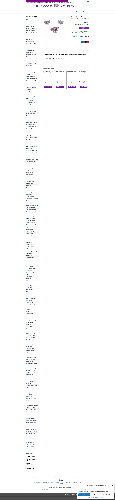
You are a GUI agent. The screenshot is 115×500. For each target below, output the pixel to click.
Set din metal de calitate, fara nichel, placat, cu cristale (83, 82)
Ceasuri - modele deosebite (31, 32)
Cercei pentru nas (29, 400)
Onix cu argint (29, 270)
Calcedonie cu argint (30, 189)
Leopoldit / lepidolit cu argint (32, 251)
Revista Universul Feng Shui (31, 45)
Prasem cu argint (29, 287)
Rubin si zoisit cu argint (31, 298)
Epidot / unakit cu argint (31, 222)
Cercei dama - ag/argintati (31, 344)
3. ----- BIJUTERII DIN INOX (31, 137)
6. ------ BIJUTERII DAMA (31, 337)
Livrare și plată (40, 11)
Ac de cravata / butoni (30, 365)
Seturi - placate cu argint (31, 133)
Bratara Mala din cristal (31, 54)
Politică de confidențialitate (98, 497)
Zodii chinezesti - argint (31, 407)
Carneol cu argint (29, 192)
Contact (60, 11)
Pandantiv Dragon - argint (31, 378)
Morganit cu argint (30, 261)
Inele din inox (29, 141)
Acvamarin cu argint (30, 163)
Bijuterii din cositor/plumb (31, 146)
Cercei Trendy (29, 346)
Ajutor (34, 11)
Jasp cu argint (29, 242)
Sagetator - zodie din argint (31, 427)
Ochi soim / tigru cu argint (31, 268)
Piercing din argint (29, 361)
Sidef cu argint (29, 309)
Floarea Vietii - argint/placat (31, 80)
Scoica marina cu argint (30, 304)
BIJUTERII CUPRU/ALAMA (31, 37)
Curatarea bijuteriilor (30, 106)
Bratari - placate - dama (30, 113)
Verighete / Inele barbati (31, 43)
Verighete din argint (30, 41)
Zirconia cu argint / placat (31, 333)
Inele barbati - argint (30, 374)
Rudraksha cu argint (30, 26)
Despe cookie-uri (91, 497)
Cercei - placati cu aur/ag (31, 117)
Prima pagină (73, 16)
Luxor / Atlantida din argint (31, 61)
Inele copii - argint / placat (31, 387)
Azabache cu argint (30, 183)
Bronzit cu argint (29, 187)
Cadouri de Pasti (29, 453)
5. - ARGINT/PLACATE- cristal (32, 159)
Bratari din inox (29, 139)
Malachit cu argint (29, 253)
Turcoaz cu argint (29, 328)
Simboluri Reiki (29, 74)
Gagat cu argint (29, 227)
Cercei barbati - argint (30, 372)
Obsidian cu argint (30, 266)
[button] (112, 485)
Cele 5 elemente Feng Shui (31, 72)
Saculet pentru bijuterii (30, 435)
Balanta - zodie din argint (31, 422)
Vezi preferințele (107, 494)
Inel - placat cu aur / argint (31, 122)
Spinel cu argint (29, 315)
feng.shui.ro (28, 2)
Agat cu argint (29, 165)
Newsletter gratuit (49, 11)
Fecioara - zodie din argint (31, 420)
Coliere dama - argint (30, 348)
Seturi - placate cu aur (30, 130)
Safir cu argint (29, 300)
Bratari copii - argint (30, 383)
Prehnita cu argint (29, 289)
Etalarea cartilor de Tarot (31, 444)
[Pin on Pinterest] (88, 42)
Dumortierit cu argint (30, 220)
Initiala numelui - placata (31, 124)
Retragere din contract (76, 482)
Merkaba (28, 67)
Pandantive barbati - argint (31, 376)
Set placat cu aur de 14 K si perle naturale (60, 82)
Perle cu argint (29, 278)
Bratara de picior (29, 354)
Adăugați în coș (84, 27)
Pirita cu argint (29, 285)
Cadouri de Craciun (30, 446)
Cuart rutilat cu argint (30, 216)
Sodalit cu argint (29, 313)
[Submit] (37, 6)
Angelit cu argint (29, 174)
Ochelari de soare (29, 100)
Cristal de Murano (29, 56)
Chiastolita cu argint (30, 196)
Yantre (27, 69)
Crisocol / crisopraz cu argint (32, 205)
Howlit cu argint (29, 235)
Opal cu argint (29, 276)
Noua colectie (29, 58)
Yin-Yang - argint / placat (31, 63)
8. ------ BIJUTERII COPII (31, 381)
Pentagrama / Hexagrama (31, 87)
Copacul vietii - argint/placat (31, 78)
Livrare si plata (37, 482)
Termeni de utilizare (51, 476)
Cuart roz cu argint (30, 213)
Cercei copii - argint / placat (31, 385)
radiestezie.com (69, 2)
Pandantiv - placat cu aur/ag (31, 128)
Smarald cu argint (29, 311)
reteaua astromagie (42, 476)
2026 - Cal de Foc (29, 19)
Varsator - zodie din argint (31, 431)
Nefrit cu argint (29, 264)
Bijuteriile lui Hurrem (30, 30)
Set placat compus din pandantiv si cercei (72, 82)
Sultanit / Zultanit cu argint (31, 320)
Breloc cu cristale (29, 65)
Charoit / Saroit (29, 194)
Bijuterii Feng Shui (29, 98)
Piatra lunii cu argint (30, 280)
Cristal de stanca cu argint (31, 207)
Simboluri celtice (29, 85)
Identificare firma (67, 482)
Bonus (30, 11)
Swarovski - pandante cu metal (32, 154)
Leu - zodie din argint (30, 418)
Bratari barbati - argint (30, 370)
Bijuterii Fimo (29, 396)
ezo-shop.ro (46, 2)
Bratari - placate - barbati (31, 115)
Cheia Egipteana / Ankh (31, 82)
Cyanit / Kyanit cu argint (31, 218)
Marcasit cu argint (29, 255)
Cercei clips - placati (30, 120)
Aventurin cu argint (30, 181)
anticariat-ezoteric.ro (51, 2)
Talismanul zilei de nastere (31, 24)
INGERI (27, 21)
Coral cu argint (29, 203)
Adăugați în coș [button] (48, 86)
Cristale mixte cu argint (31, 161)
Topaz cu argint (29, 326)
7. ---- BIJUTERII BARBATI (31, 363)
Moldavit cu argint (30, 257)
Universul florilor (29, 104)
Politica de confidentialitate (61, 476)
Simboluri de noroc (30, 50)
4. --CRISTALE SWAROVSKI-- (32, 150)
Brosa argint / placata (30, 34)
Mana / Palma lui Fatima (31, 93)
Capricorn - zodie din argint (31, 429)
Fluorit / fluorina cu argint (31, 224)
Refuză (96, 494)
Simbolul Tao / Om (29, 89)
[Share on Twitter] (84, 42)
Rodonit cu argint (29, 293)
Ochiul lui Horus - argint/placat (32, 96)
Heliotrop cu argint (30, 231)
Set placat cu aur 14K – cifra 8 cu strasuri (48, 82)
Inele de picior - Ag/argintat (31, 352)
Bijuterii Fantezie (29, 109)
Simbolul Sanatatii (29, 91)
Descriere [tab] (81, 50)
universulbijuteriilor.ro (33, 2)
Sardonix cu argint (29, 302)
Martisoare (28, 451)
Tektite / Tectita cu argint (31, 324)
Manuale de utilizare (30, 48)
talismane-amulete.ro (40, 2)
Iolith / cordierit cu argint (31, 237)
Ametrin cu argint (29, 172)
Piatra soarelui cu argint (31, 282)
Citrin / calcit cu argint (30, 200)
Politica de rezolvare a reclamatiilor (48, 482)
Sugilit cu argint (29, 317)
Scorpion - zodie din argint (31, 424)
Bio (36, 476)
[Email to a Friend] (86, 42)
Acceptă (84, 494)
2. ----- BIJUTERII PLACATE (31, 111)
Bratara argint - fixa (30, 341)
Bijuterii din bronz (29, 148)
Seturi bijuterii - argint (30, 359)
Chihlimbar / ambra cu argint (32, 198)
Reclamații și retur (79, 476)
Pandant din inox (29, 144)
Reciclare (57, 482)
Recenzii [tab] (86, 50)
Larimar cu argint (29, 248)
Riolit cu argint (29, 291)
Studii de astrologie (30, 437)
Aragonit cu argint (29, 179)
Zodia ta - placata (29, 135)
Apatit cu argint (29, 176)
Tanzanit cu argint (29, 322)
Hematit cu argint (29, 233)
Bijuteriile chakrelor (30, 39)
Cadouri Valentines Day (31, 448)
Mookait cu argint (29, 259)
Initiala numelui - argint (31, 402)
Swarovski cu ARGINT (30, 52)
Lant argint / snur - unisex (31, 102)
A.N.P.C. (33, 476)
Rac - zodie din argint (30, 416)
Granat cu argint (29, 229)
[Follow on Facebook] (88, 1)
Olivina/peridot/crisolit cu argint (31, 273)
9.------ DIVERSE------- (30, 394)
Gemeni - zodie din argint (31, 413)
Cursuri (56, 11)
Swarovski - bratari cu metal (31, 152)
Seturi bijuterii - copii (30, 392)
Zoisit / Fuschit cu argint (31, 335)
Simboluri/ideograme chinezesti (32, 405)
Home (27, 11)
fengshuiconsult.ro (57, 2)
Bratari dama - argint (30, 339)
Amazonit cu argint (30, 168)
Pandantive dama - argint (31, 357)
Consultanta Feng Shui (30, 442)
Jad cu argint (28, 240)
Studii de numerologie (30, 440)
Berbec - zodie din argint (31, 409)
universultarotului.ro (63, 2)
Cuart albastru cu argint (31, 209)
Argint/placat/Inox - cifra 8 (31, 28)
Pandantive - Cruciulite (30, 76)
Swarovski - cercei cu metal (31, 157)
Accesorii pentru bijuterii (31, 398)
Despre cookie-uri (71, 476)
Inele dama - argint (30, 350)
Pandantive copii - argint (31, 389)
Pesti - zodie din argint (30, 433)
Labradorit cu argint (30, 244)
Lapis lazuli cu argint (30, 246)
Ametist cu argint (29, 170)
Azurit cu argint (29, 185)
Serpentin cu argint (30, 306)
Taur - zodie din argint (30, 411)
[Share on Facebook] (82, 42)
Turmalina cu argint (30, 330)
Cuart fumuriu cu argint (31, 211)
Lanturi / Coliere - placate (31, 126)
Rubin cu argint (29, 296)
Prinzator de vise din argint (31, 368)
